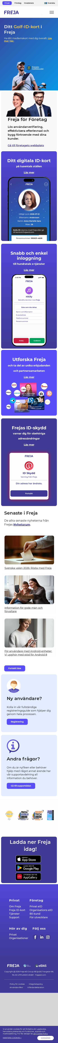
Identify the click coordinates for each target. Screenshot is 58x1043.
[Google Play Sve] (28, 865)
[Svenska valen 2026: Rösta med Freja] (29, 550)
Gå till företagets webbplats (26, 145)
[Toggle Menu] (51, 12)
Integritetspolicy (36, 984)
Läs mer (29, 172)
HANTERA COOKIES (11, 1038)
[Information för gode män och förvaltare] (29, 589)
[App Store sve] (28, 856)
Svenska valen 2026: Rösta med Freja (28, 568)
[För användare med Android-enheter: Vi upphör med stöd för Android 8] (29, 633)
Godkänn (45, 1038)
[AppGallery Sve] (28, 874)
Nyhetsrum (21, 524)
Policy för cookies (17, 984)
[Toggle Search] (42, 12)
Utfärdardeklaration (35, 987)
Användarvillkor (16, 987)
